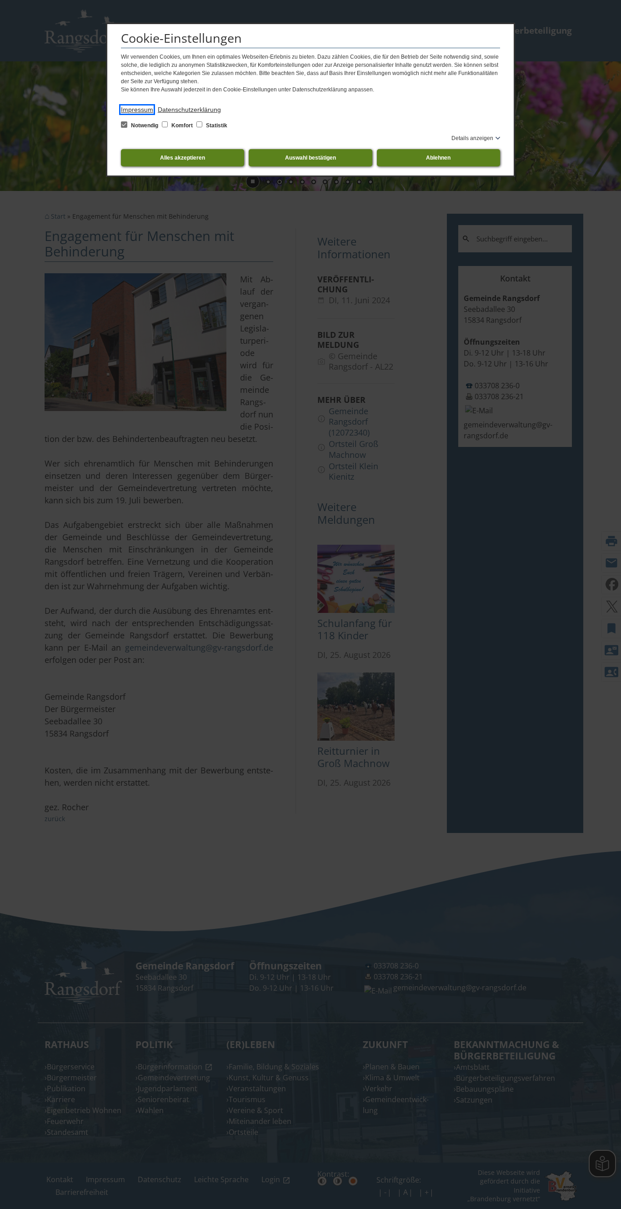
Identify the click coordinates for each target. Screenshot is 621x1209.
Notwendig (145, 125)
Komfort (182, 125)
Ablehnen (438, 158)
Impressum (137, 109)
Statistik (216, 125)
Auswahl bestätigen (310, 158)
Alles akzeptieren (182, 158)
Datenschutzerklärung (189, 109)
